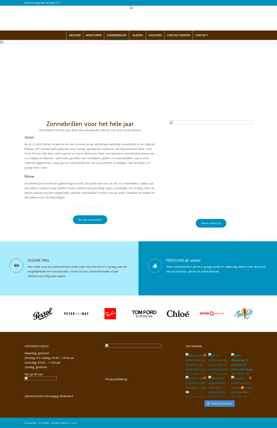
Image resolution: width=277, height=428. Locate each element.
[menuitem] (74, 35)
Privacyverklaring (116, 379)
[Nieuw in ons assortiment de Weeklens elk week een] (196, 363)
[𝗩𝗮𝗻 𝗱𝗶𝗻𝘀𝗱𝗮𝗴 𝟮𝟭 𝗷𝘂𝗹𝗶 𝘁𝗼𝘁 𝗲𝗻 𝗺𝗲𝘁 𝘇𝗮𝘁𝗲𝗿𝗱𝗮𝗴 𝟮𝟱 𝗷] (242, 363)
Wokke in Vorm (69, 422)
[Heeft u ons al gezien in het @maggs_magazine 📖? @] (196, 386)
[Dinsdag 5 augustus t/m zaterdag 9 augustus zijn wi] (219, 386)
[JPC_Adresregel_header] (138, 18)
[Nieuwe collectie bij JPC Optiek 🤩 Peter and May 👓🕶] (242, 386)
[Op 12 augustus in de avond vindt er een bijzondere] (219, 363)
